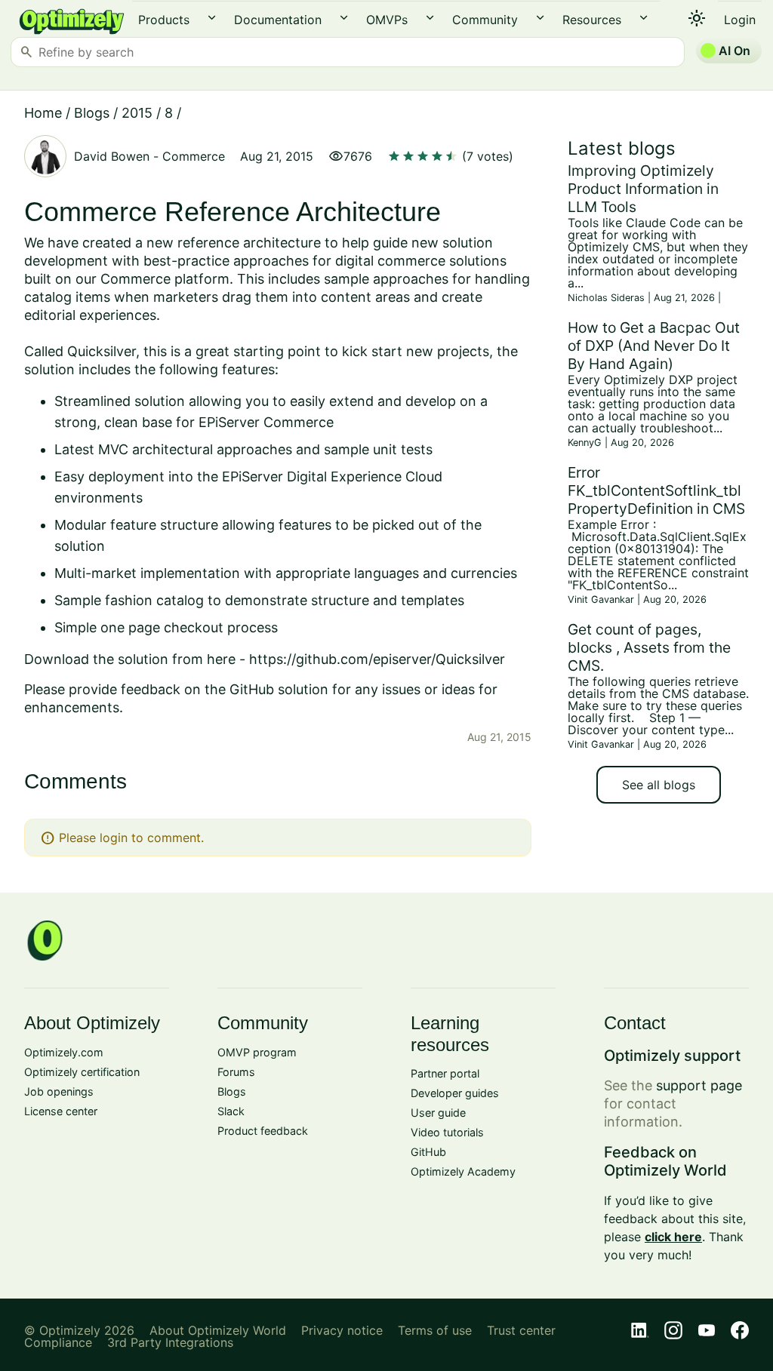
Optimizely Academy (463, 1171)
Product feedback (262, 1130)
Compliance (58, 1342)
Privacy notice (342, 1330)
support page (699, 1085)
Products (163, 19)
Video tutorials (447, 1132)
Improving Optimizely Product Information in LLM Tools (643, 188)
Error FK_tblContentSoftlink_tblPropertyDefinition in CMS (656, 490)
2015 (137, 113)
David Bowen (111, 156)
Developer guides (455, 1093)
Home (43, 113)
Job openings (59, 1091)
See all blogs (658, 784)
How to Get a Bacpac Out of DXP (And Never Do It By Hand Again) (654, 345)
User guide (438, 1112)
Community (485, 19)
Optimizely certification (82, 1071)
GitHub (428, 1151)
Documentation (278, 19)
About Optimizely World (217, 1330)
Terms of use (435, 1330)
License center (60, 1111)
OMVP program (257, 1052)
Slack (231, 1111)
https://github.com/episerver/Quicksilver (377, 659)
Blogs (91, 113)
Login (740, 19)
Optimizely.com (63, 1052)
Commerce (193, 156)
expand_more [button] (212, 17)
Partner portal (445, 1073)
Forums (236, 1071)
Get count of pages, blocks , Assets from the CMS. (649, 647)
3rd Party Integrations (170, 1342)
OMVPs (387, 19)
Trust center (521, 1330)
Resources (591, 19)
